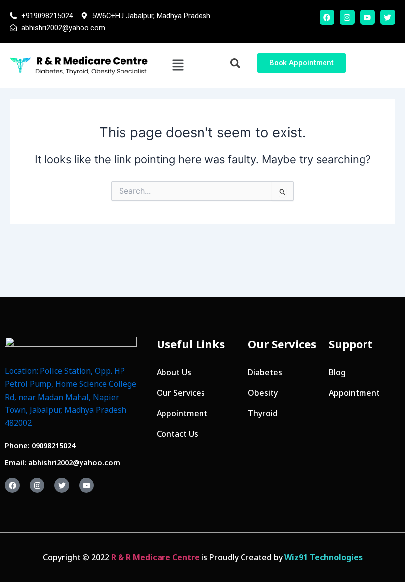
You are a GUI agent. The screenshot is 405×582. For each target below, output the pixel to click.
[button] (178, 65)
